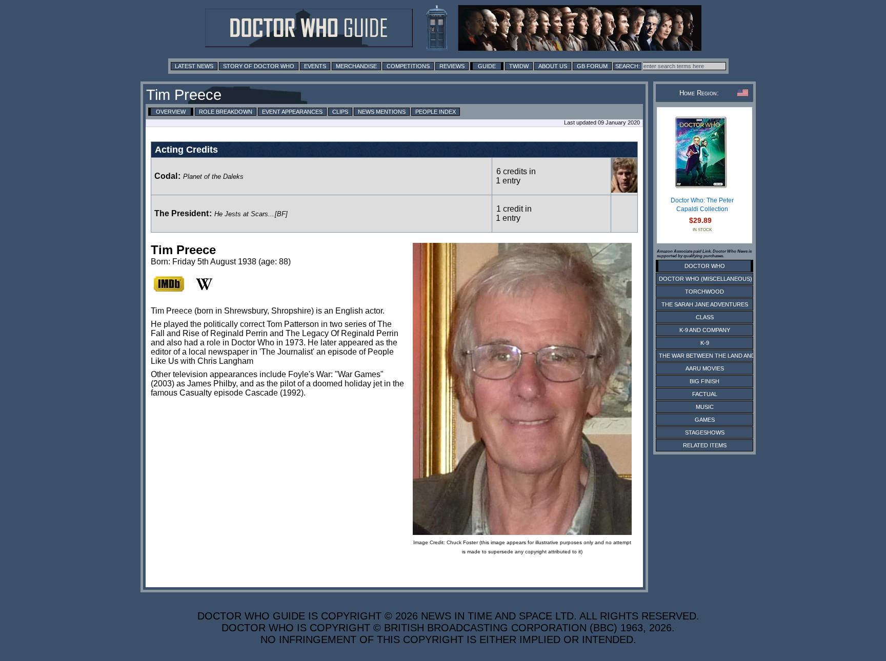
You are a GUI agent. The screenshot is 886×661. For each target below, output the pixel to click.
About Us (552, 66)
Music (705, 407)
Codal (165, 176)
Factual (704, 394)
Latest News (194, 66)
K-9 (704, 343)
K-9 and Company (704, 330)
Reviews (452, 66)
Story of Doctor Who (258, 66)
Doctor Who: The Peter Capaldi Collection (702, 205)
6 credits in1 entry (516, 176)
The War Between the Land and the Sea (719, 356)
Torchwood (704, 291)
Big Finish (704, 381)
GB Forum (592, 66)
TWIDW (519, 66)
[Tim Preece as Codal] (624, 189)
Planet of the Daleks (213, 176)
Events (315, 66)
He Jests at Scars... (244, 214)
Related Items (705, 445)
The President (181, 213)
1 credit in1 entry (514, 213)
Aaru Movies (705, 368)
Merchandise (356, 66)
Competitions (408, 66)
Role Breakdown (225, 112)
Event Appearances (292, 112)
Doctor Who (704, 266)
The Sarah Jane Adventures (704, 304)
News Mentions (382, 112)
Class (705, 317)
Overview (171, 112)
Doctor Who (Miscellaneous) (705, 279)
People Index (435, 112)
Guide (487, 66)
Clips (340, 112)
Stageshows (704, 432)
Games (705, 420)
